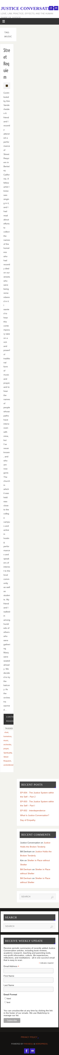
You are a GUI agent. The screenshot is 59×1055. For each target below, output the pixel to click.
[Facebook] (51, 8)
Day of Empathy (27, 820)
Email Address (11, 966)
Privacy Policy (29, 1037)
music (5, 740)
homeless (7, 736)
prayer (6, 749)
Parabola (28, 1044)
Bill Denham (26, 869)
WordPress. (42, 1044)
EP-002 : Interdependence (32, 810)
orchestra (7, 745)
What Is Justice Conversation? (34, 815)
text (8, 1002)
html (9, 998)
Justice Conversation (28, 8)
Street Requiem (6, 64)
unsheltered (8, 765)
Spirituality (7, 753)
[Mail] (56, 8)
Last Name (9, 985)
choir (6, 732)
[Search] (52, 897)
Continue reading (11, 719)
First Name (9, 976)
